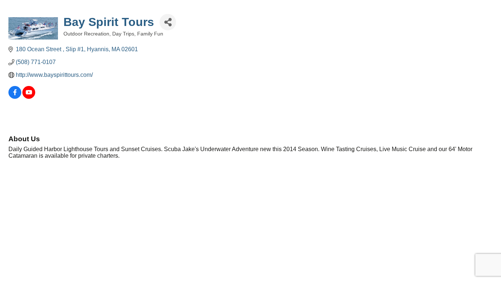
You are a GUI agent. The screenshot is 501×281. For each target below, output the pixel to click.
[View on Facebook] (14, 97)
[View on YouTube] (28, 97)
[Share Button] (168, 22)
